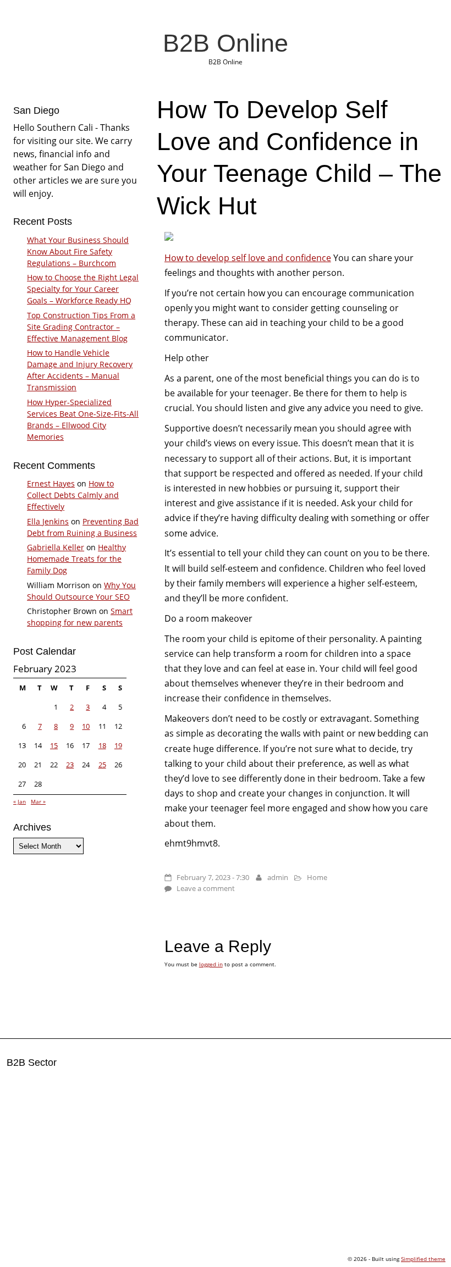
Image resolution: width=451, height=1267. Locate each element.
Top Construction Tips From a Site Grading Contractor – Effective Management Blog (81, 327)
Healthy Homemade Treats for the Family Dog (76, 559)
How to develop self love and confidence (247, 258)
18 (102, 745)
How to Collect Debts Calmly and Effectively (73, 495)
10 (86, 726)
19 (118, 745)
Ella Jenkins (48, 521)
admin (277, 877)
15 (54, 745)
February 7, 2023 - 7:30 (213, 877)
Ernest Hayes (51, 483)
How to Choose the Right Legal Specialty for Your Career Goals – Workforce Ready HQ (83, 289)
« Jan (19, 801)
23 (70, 765)
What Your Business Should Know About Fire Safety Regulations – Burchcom (78, 251)
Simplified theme (423, 1259)
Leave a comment (206, 888)
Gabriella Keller (55, 547)
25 (102, 765)
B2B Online (225, 43)
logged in (211, 964)
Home (317, 877)
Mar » (38, 801)
